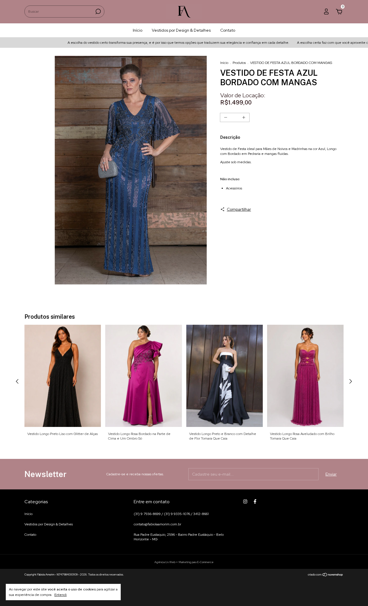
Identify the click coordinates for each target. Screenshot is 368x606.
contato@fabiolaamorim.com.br (157, 524)
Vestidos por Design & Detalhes (181, 30)
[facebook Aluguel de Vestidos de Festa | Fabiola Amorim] (255, 501)
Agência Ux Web (165, 562)
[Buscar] (97, 11)
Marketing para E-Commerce (196, 562)
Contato (227, 30)
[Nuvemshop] (326, 575)
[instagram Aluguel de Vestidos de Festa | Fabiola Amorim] (245, 501)
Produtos (239, 62)
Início (137, 30)
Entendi (60, 594)
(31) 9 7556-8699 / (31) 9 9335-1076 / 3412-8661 (171, 514)
